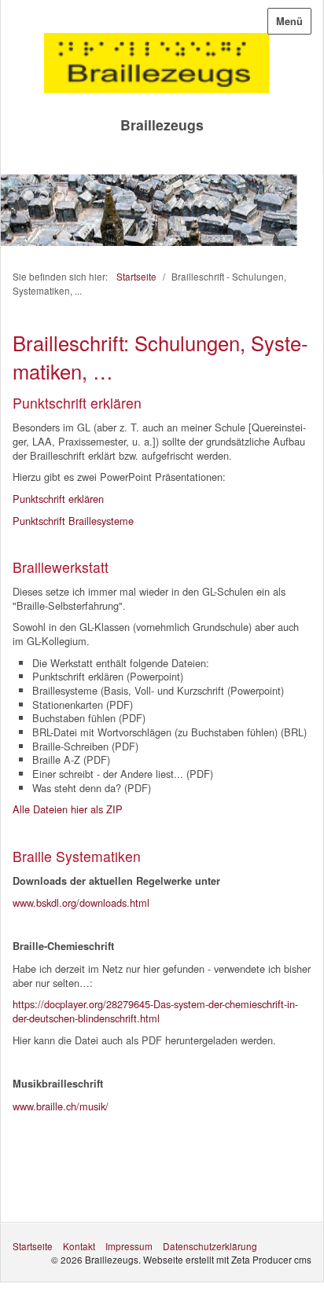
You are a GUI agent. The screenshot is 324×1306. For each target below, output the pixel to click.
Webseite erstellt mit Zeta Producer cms (227, 1259)
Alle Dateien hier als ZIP (68, 809)
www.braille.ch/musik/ (61, 1106)
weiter (307, 213)
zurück (16, 213)
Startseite (136, 276)
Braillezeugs (162, 124)
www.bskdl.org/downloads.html (81, 902)
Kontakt (79, 1246)
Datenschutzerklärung (210, 1246)
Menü (289, 21)
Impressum (129, 1246)
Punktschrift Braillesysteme (73, 520)
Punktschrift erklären (58, 498)
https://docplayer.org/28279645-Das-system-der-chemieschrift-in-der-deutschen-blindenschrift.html (155, 1010)
